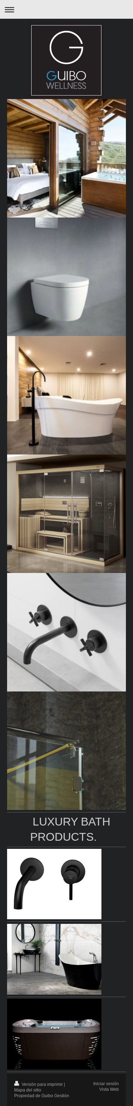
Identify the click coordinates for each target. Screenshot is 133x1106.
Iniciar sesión (106, 1083)
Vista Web (109, 1089)
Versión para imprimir (42, 1084)
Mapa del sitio (27, 1090)
